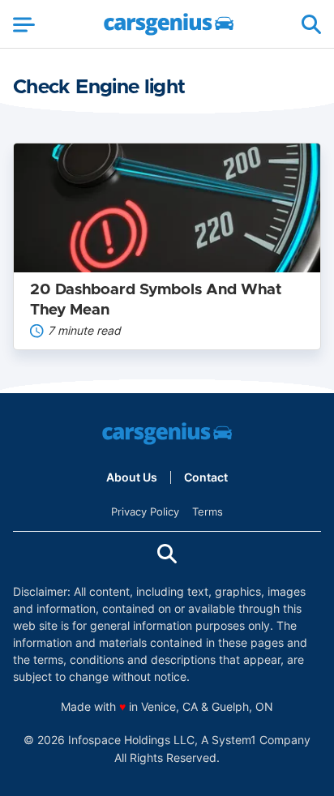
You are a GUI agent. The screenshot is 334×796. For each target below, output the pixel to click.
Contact (206, 477)
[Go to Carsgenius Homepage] (168, 24)
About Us (131, 477)
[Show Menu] (24, 24)
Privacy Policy (145, 511)
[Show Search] (311, 24)
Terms (207, 511)
